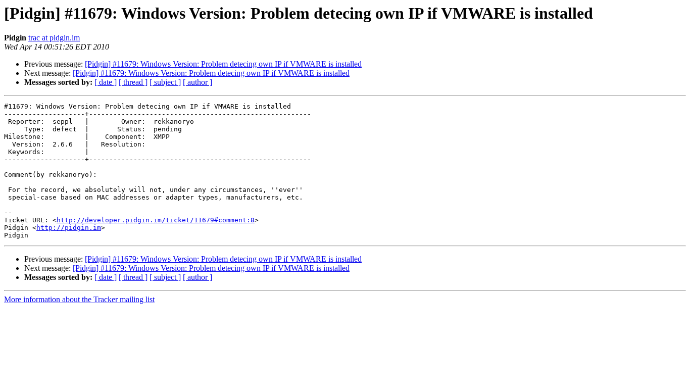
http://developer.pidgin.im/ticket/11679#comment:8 (156, 220)
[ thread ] (133, 82)
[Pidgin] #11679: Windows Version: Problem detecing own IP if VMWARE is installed (223, 64)
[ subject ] (165, 82)
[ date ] (105, 82)
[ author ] (197, 82)
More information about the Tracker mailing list (79, 299)
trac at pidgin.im (54, 37)
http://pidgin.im (68, 227)
